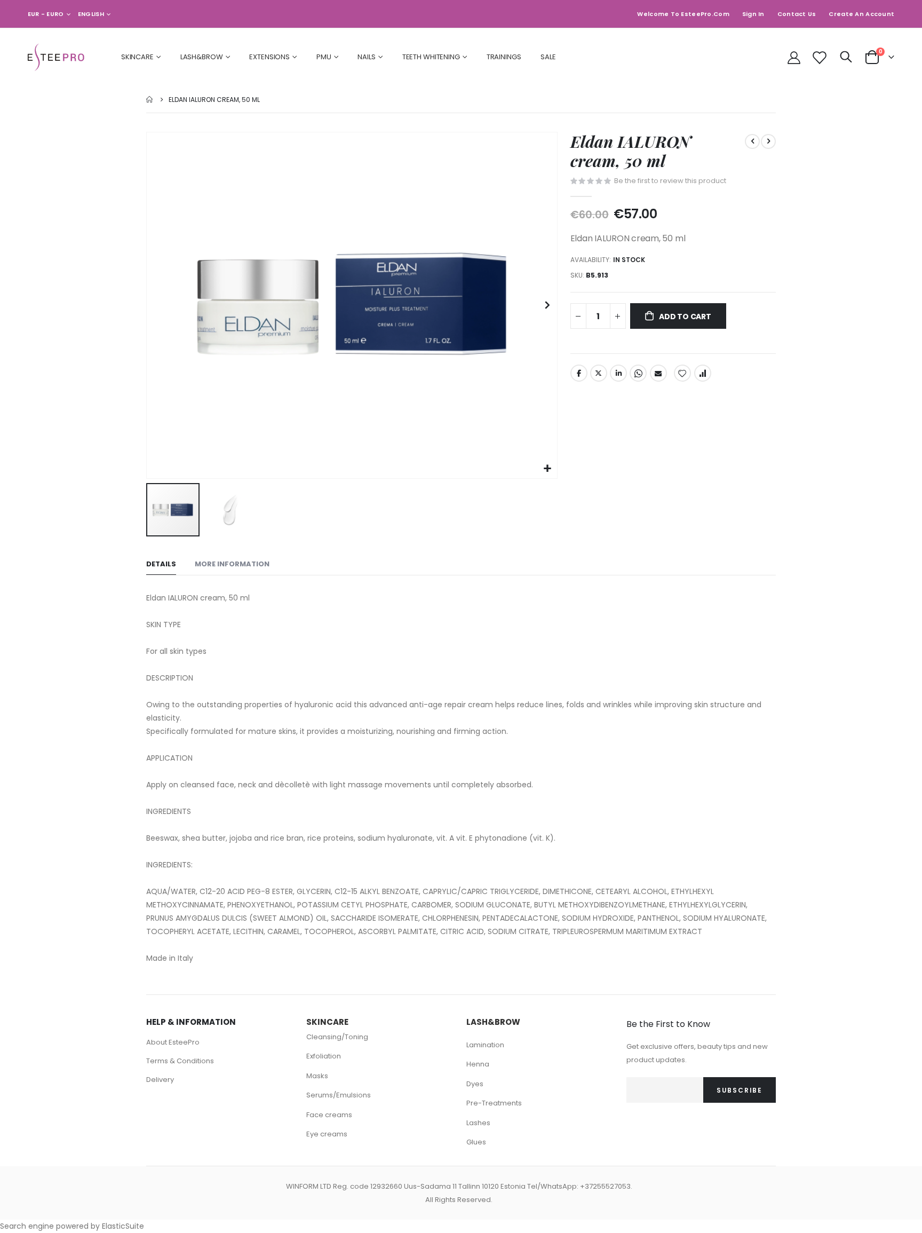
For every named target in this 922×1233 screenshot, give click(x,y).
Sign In (753, 14)
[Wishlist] (819, 57)
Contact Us (796, 14)
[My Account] (794, 57)
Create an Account (861, 14)
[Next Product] (768, 141)
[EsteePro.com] (57, 57)
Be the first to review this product (670, 181)
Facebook (578, 373)
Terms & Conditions (180, 1061)
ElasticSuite (123, 1226)
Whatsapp (638, 373)
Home (150, 99)
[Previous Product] (752, 141)
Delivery (160, 1079)
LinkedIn (618, 373)
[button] (547, 469)
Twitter (598, 373)
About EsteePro (173, 1042)
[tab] (161, 564)
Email (658, 373)
